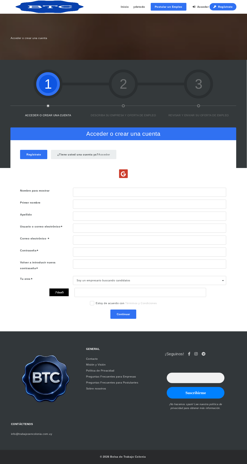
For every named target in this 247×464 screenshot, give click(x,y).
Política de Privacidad (100, 370)
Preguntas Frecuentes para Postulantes (112, 382)
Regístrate (225, 6)
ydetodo (139, 6)
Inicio (125, 6)
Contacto (92, 358)
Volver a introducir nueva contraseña (38, 265)
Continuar (123, 314)
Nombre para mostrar (35, 190)
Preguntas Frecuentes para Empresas (111, 376)
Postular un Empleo (168, 6)
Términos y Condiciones (141, 303)
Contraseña (28, 250)
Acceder (202, 6)
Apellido (26, 214)
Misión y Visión (96, 364)
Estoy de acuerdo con (126, 303)
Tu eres (25, 278)
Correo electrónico (33, 238)
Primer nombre (30, 202)
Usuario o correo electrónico (40, 226)
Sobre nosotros (96, 388)
